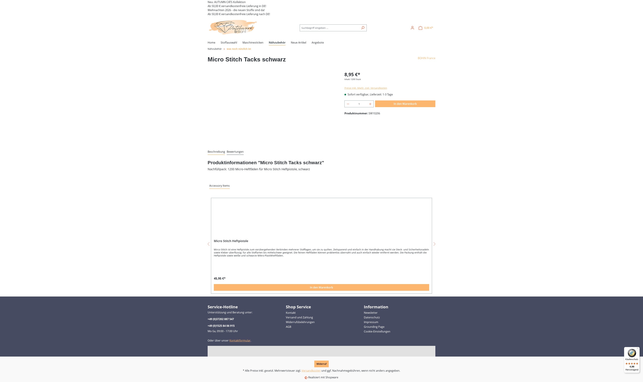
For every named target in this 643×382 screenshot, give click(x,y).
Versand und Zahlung (299, 317)
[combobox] (329, 27)
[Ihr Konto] (412, 27)
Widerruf (321, 363)
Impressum (371, 322)
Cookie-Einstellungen (377, 331)
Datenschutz (372, 317)
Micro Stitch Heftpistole (231, 241)
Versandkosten (311, 370)
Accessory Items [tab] (219, 185)
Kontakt (291, 313)
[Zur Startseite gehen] (233, 27)
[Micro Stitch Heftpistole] (321, 220)
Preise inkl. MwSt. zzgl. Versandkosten (365, 88)
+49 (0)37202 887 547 (221, 319)
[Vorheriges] (208, 243)
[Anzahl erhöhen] (370, 103)
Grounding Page (374, 327)
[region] (272, 107)
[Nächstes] (434, 243)
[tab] (216, 152)
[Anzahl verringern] (347, 103)
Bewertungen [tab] (235, 152)
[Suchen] (363, 27)
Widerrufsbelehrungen (300, 322)
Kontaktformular (240, 340)
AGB (288, 327)
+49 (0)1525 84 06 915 (221, 326)
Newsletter (371, 313)
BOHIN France (426, 58)
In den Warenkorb (405, 104)
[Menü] (638, 349)
